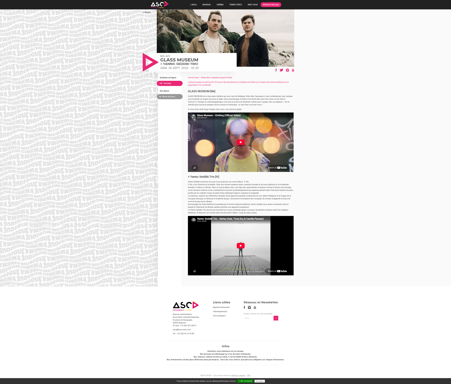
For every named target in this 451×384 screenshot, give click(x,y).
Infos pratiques (219, 316)
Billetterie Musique (271, 5)
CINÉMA (220, 5)
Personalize (260, 381)
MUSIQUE (206, 5)
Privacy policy (271, 381)
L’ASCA (193, 5)
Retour (148, 12)
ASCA (160, 4)
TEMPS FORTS (235, 5)
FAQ (249, 375)
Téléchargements (220, 311)
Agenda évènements (221, 307)
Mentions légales (238, 375)
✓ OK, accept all (245, 381)
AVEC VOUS (253, 5)
